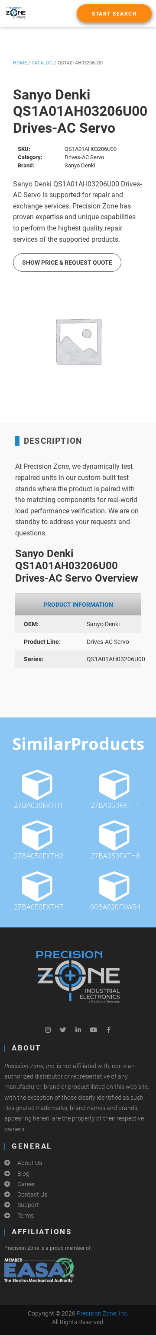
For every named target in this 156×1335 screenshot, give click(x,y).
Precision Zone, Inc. (102, 1313)
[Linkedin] (78, 1029)
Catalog (42, 63)
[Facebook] (108, 1029)
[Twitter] (62, 1029)
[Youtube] (93, 1029)
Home (20, 63)
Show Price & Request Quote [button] (67, 262)
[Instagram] (47, 1029)
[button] (114, 13)
